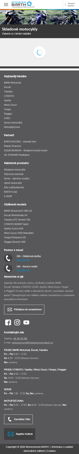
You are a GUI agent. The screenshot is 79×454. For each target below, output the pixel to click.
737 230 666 (23, 270)
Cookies (51, 451)
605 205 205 (23, 260)
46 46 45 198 (20, 338)
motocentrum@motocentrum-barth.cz (32, 342)
